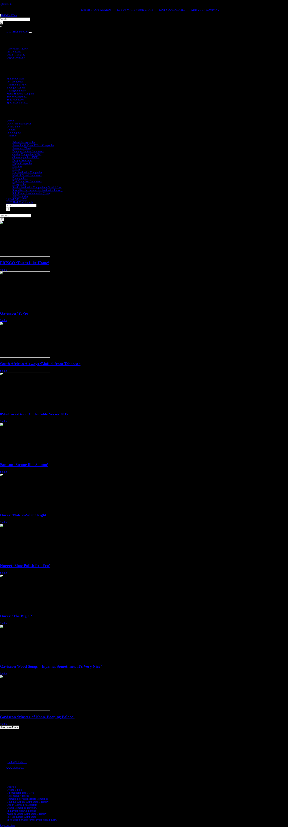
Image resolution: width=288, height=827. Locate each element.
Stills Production (15, 99)
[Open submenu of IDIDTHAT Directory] (30, 32)
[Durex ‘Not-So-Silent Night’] (25, 508)
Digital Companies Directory (22, 807)
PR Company (14, 51)
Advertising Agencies (18, 795)
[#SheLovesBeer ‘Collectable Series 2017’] (25, 407)
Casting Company (16, 90)
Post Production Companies (21, 816)
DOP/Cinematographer (19, 123)
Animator (12, 135)
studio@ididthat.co (17, 762)
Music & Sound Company (20, 93)
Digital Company (16, 57)
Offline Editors (14, 789)
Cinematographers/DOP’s (20, 792)
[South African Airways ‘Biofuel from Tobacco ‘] (25, 356)
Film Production (15, 78)
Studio (3, 269)
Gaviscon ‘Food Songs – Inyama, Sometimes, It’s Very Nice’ (51, 666)
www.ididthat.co (15, 768)
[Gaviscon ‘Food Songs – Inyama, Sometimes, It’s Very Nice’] (25, 659)
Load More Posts (9, 727)
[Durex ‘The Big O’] (25, 609)
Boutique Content (16, 87)
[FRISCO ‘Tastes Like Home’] (25, 255)
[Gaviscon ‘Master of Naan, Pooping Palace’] (25, 709)
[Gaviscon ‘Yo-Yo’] (25, 306)
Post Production (15, 81)
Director (11, 120)
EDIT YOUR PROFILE (172, 9)
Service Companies (17, 96)
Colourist (11, 129)
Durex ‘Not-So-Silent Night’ (24, 515)
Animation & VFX (17, 84)
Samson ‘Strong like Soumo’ (24, 464)
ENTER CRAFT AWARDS (96, 9)
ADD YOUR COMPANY (205, 9)
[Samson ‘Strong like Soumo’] (25, 457)
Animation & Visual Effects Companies (27, 798)
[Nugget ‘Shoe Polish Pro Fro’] (25, 558)
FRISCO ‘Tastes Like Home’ (24, 263)
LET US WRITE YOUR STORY (135, 9)
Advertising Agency (17, 48)
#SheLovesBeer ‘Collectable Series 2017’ (35, 414)
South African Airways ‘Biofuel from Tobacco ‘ (40, 364)
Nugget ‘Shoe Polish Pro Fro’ (25, 565)
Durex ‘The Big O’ (16, 616)
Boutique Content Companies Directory (27, 801)
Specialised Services (17, 102)
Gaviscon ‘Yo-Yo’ (15, 313)
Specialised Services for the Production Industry (32, 819)
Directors (11, 786)
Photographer (14, 132)
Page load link (7, 825)
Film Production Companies (21, 810)
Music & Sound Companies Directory (26, 813)
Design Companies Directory (22, 804)
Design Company (16, 54)
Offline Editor (14, 126)
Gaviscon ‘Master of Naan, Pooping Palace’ (37, 717)
